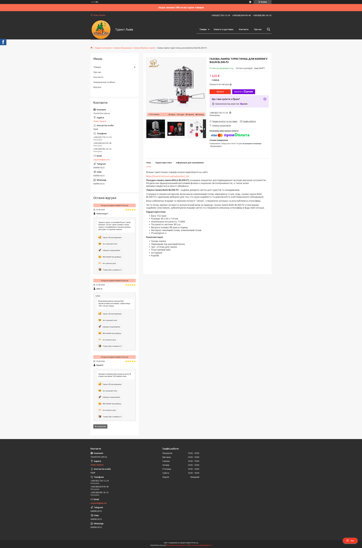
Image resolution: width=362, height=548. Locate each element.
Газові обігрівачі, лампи (144, 48)
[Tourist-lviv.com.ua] (101, 29)
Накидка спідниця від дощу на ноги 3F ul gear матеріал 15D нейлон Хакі (114, 375)
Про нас (258, 29)
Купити (220, 91)
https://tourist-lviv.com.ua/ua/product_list (167, 176)
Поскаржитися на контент (177, 545)
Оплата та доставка (223, 29)
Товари (203, 29)
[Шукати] (268, 29)
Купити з (238, 91)
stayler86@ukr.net (101, 160)
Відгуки (97, 87)
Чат (352, 541)
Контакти (243, 29)
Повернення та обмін (104, 82)
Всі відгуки (100, 426)
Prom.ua (194, 543)
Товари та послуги (103, 48)
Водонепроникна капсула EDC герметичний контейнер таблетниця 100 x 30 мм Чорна (114, 303)
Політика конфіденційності (200, 545)
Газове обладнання (123, 48)
